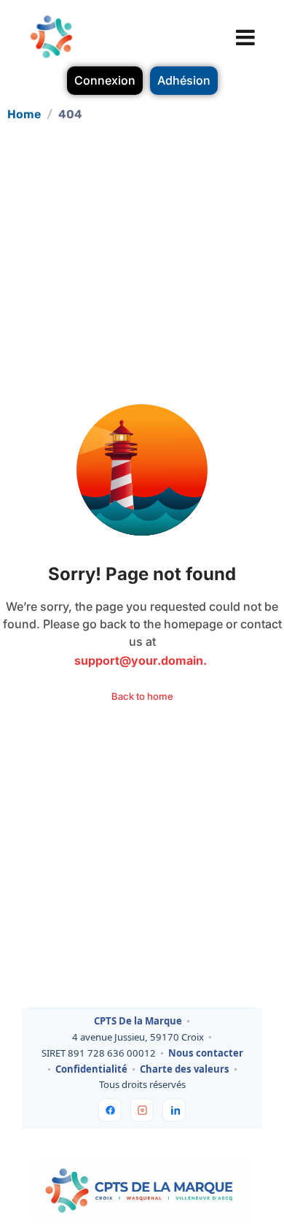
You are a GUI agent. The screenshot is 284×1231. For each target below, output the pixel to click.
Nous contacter (205, 1054)
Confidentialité (91, 1070)
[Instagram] (142, 1110)
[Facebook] (110, 1110)
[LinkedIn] (174, 1110)
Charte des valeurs (184, 1070)
